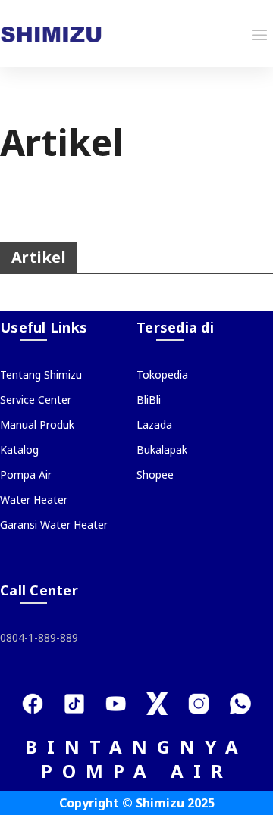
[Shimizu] (51, 33)
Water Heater (33, 499)
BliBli (148, 399)
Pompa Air (26, 474)
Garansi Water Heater (54, 524)
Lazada (154, 424)
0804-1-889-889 (39, 637)
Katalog (19, 449)
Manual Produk (37, 424)
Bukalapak (161, 449)
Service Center (35, 399)
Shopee (155, 474)
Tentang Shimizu (41, 374)
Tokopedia (162, 374)
